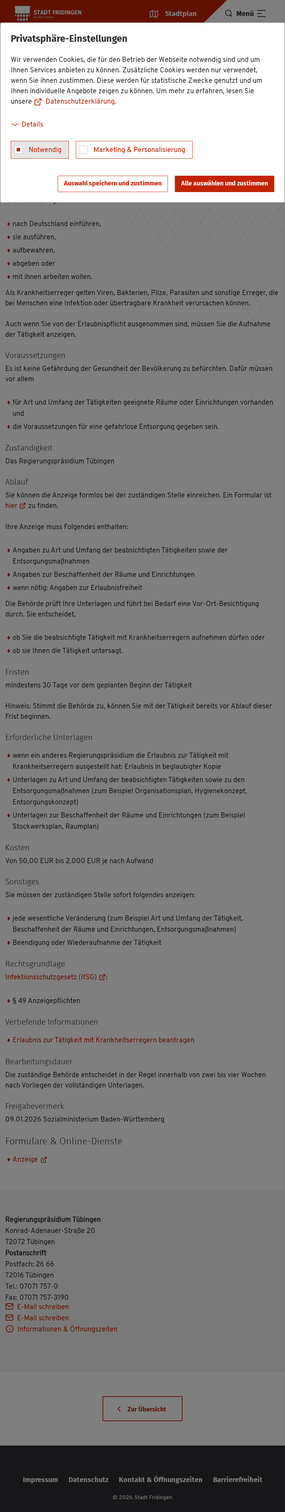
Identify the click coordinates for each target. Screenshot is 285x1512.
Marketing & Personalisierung (139, 150)
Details (32, 124)
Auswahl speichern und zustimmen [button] (113, 184)
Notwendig (45, 150)
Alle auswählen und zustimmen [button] (224, 184)
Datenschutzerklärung (80, 101)
